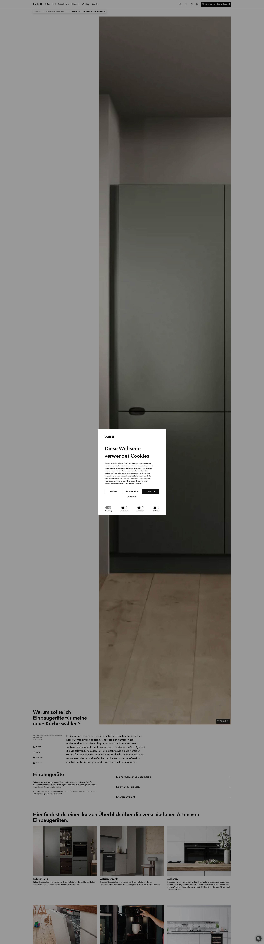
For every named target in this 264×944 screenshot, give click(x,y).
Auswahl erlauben (132, 491)
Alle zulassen (150, 491)
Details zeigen (132, 496)
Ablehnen (113, 491)
